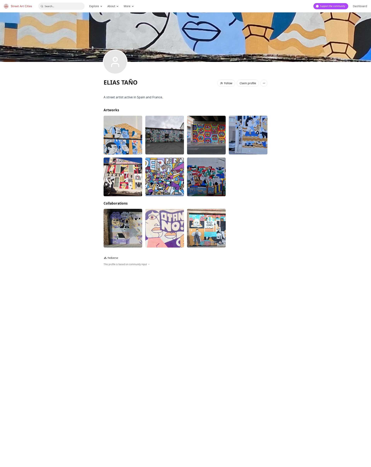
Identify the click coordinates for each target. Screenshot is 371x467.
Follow (228, 83)
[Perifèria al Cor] (248, 135)
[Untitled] (123, 135)
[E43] (164, 135)
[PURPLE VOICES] (164, 228)
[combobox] (61, 6)
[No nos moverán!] (123, 228)
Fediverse (111, 258)
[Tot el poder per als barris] (164, 177)
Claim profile (248, 83)
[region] (185, 308)
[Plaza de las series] (206, 228)
